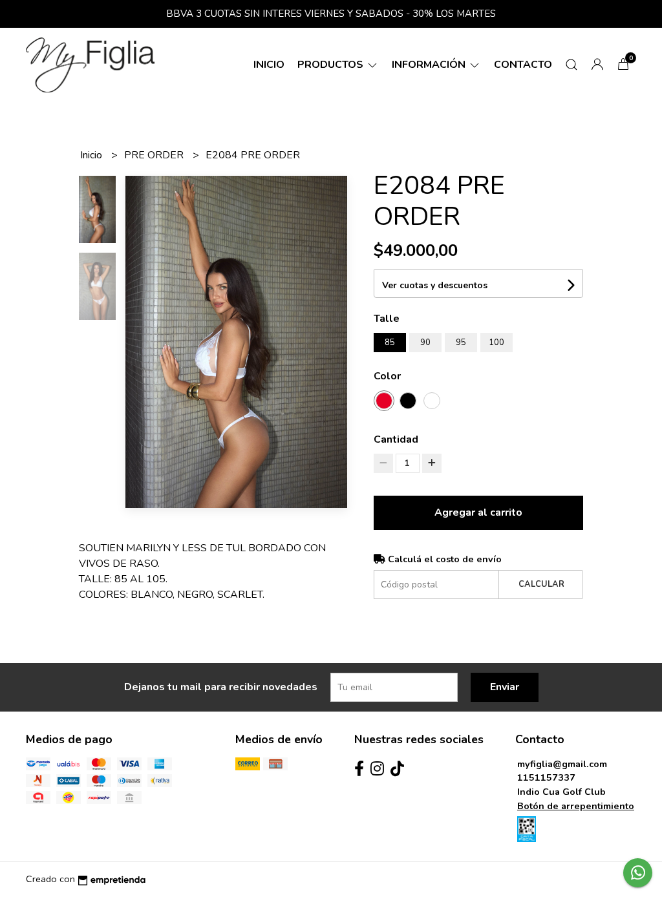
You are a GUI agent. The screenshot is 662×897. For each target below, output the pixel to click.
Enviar (504, 687)
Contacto (523, 65)
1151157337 (546, 777)
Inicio (268, 65)
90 (425, 342)
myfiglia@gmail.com (562, 763)
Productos (331, 65)
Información (430, 65)
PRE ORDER (155, 155)
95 (461, 342)
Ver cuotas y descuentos (434, 285)
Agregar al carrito (478, 512)
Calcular (541, 584)
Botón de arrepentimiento (575, 805)
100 (496, 342)
